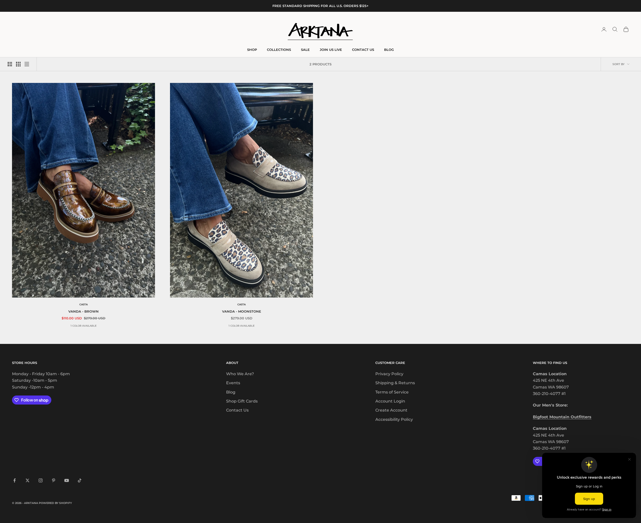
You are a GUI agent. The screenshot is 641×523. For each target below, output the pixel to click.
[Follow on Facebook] (14, 480)
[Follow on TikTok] (79, 480)
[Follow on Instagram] (40, 480)
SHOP (252, 50)
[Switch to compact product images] (27, 64)
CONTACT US (363, 50)
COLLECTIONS (279, 50)
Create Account (391, 410)
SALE (305, 50)
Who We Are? (240, 373)
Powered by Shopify (55, 503)
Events (233, 382)
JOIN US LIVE (331, 50)
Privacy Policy (389, 373)
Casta (83, 304)
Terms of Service (392, 392)
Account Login (390, 401)
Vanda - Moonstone (241, 311)
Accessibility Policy (394, 419)
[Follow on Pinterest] (53, 480)
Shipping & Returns (395, 382)
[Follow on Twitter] (27, 480)
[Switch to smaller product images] (18, 64)
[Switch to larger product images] (10, 64)
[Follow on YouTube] (66, 480)
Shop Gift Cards (242, 401)
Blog (230, 392)
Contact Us (237, 410)
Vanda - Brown (83, 311)
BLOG (389, 50)
